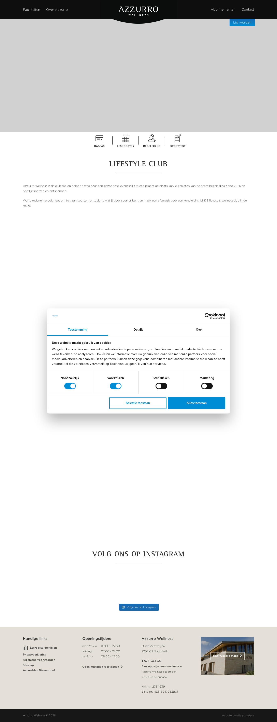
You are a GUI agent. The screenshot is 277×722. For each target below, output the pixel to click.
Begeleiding (151, 146)
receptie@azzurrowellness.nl (163, 666)
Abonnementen (223, 9)
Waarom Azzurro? (137, 130)
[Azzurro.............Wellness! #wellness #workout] (226, 585)
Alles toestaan (197, 403)
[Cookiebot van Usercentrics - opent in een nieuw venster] (207, 316)
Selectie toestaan (138, 403)
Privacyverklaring (34, 655)
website (227, 715)
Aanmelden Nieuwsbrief (39, 670)
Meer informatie (204, 535)
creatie (237, 715)
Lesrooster (125, 146)
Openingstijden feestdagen (101, 667)
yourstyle (248, 715)
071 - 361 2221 (153, 661)
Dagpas (99, 146)
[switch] (115, 386)
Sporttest (178, 146)
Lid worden (242, 22)
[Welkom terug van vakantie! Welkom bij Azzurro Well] (50, 585)
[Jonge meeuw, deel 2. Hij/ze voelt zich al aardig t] (109, 585)
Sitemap (28, 665)
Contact (248, 9)
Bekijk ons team (69, 523)
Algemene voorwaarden (39, 660)
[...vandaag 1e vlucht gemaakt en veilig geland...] (168, 585)
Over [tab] (199, 329)
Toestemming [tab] (77, 329)
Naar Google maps (226, 656)
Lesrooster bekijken (43, 648)
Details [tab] (139, 329)
